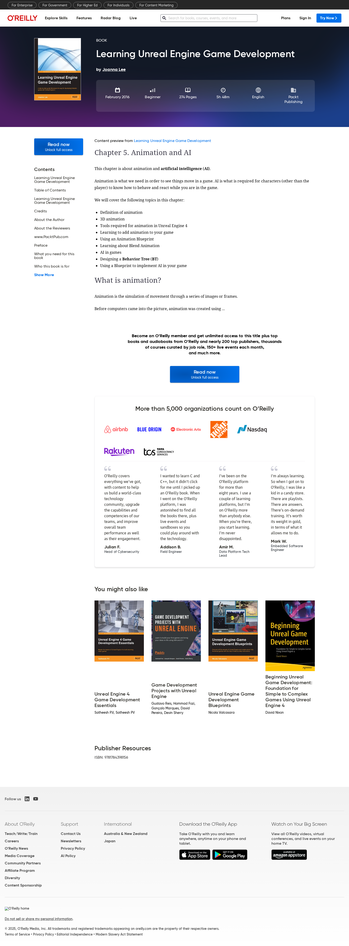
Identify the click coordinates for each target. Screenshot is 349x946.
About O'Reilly (20, 824)
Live (133, 17)
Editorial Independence (75, 934)
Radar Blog (111, 17)
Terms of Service (17, 934)
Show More (44, 275)
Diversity (12, 877)
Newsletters (71, 841)
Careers (12, 841)
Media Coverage (19, 855)
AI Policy (68, 855)
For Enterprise (22, 5)
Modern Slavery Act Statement (119, 934)
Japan (109, 841)
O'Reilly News (16, 848)
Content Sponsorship (23, 885)
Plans (285, 17)
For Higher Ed (87, 5)
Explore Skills (56, 17)
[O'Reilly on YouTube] (35, 798)
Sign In (305, 17)
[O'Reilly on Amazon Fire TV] (289, 858)
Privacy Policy (73, 848)
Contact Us (70, 833)
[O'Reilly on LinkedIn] (27, 798)
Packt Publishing (293, 99)
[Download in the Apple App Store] (194, 858)
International (118, 824)
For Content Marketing (156, 5)
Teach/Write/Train (21, 833)
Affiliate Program (20, 870)
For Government (54, 5)
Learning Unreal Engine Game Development (172, 140)
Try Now (327, 17)
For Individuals (118, 5)
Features (84, 17)
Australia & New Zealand (125, 833)
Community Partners (23, 863)
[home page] (23, 18)
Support (69, 824)
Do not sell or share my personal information (38, 919)
